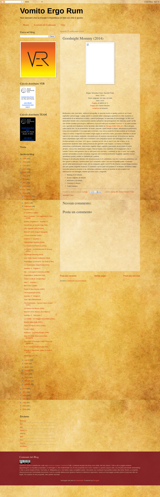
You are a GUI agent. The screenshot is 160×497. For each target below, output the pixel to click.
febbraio (27, 381)
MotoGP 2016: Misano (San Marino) (37, 312)
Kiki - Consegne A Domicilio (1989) (37, 272)
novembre (28, 199)
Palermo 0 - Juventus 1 (32, 239)
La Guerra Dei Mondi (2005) (34, 308)
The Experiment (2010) (32, 293)
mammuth (79, 480)
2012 (25, 399)
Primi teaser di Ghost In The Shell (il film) (39, 261)
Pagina (94, 103)
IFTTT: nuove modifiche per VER (36, 347)
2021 (25, 176)
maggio (27, 370)
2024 (25, 165)
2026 (25, 159)
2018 (25, 186)
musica (22, 443)
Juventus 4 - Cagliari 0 (32, 268)
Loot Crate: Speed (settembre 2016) (37, 258)
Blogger (96, 480)
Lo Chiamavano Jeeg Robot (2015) (37, 265)
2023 (25, 169)
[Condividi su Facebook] (97, 192)
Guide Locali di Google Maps (35, 279)
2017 (25, 190)
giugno (27, 367)
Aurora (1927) (29, 209)
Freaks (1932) (29, 329)
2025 (25, 162)
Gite (63, 24)
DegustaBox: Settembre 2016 (34, 275)
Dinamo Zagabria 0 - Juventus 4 (35, 222)
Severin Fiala (129, 192)
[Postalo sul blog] (93, 192)
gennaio (27, 384)
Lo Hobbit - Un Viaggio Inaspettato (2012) (39, 319)
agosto (27, 360)
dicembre (28, 196)
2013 (25, 396)
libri (21, 437)
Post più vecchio (132, 276)
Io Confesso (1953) (31, 213)
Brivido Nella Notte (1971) (33, 322)
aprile (26, 374)
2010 (25, 406)
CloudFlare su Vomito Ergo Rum (36, 225)
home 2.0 (23, 430)
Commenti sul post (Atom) (76, 281)
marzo (27, 377)
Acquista (95, 108)
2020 (25, 179)
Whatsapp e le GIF (31, 356)
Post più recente (68, 276)
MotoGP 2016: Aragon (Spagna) (36, 232)
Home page (100, 276)
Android (23, 421)
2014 (25, 392)
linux (21, 440)
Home (26, 24)
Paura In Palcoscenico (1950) (35, 326)
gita (21, 427)
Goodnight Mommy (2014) (33, 254)
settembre (28, 206)
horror (121, 192)
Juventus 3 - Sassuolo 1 (33, 315)
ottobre (27, 203)
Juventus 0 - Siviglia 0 (32, 296)
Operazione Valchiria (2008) (34, 242)
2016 (25, 193)
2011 (24, 402)
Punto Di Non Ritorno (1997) (34, 289)
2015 (25, 389)
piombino (23, 446)
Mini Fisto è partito (30, 286)
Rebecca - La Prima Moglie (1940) (36, 332)
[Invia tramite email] (90, 192)
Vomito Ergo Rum (51, 11)
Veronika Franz (68, 195)
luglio (26, 363)
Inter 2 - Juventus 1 (31, 282)
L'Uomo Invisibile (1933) (33, 235)
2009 (25, 409)
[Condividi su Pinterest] (100, 192)
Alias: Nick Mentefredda (32, 299)
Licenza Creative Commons (58, 465)
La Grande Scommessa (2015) (35, 246)
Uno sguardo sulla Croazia (34, 228)
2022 (25, 172)
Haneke (119, 123)
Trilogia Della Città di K (115, 126)
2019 (25, 183)
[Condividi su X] (95, 192)
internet (22, 433)
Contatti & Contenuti (45, 24)
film (117, 192)
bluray (113, 192)
